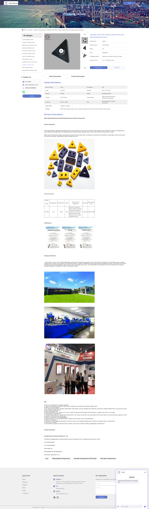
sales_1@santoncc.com (31, 84)
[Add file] (118, 506)
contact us (115, 3)
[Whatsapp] (23, 92)
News (24, 487)
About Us (24, 482)
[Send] (145, 506)
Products (30, 30)
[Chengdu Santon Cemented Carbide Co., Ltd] (11, 3)
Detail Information (55, 76)
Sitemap (43, 507)
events (107, 3)
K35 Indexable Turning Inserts (61, 458)
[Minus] (145, 472)
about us (91, 3)
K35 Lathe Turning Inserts (108, 458)
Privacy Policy (36, 507)
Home (84, 3)
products (99, 3)
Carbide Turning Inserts (39, 30)
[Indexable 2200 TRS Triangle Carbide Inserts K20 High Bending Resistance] (62, 51)
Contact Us (25, 493)
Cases (24, 490)
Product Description (78, 76)
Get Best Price (98, 67)
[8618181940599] (57, 498)
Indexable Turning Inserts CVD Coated (85, 458)
